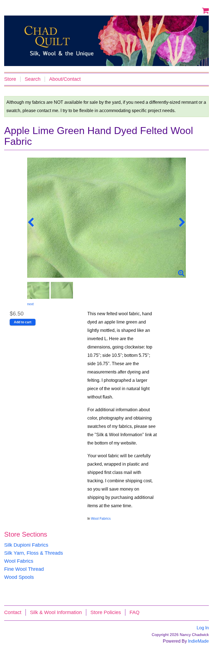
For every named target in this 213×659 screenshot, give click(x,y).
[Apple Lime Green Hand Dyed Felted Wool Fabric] (106, 218)
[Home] (106, 41)
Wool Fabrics (101, 519)
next (30, 304)
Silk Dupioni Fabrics (26, 545)
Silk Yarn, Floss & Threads (33, 553)
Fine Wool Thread (24, 569)
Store (10, 79)
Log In (203, 627)
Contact (12, 612)
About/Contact (65, 79)
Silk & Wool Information (56, 612)
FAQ (135, 612)
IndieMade (198, 641)
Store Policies (105, 612)
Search (32, 79)
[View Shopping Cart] (205, 10)
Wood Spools (19, 577)
